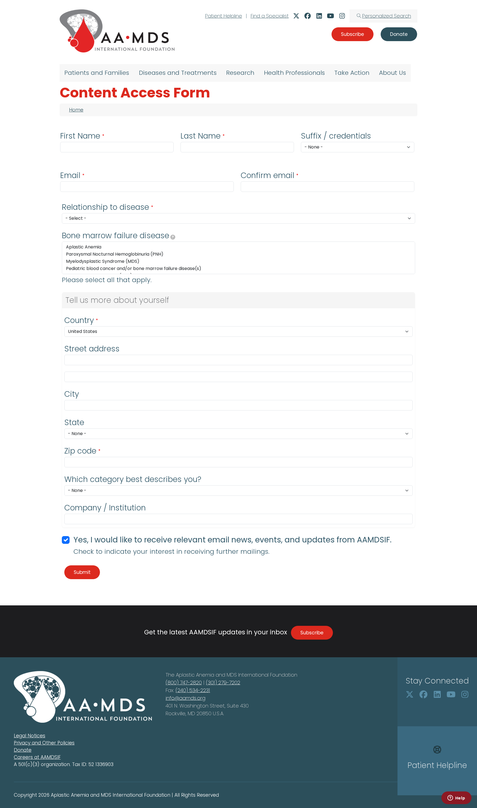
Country (79, 320)
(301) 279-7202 (223, 682)
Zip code (80, 451)
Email (70, 175)
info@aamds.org (185, 698)
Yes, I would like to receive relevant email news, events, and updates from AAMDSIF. (232, 539)
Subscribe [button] (352, 34)
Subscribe (312, 632)
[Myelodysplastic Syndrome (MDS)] (238, 261)
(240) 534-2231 (193, 690)
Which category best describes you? (132, 479)
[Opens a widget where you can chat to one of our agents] (456, 798)
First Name (80, 136)
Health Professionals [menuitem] (294, 72)
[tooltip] (172, 237)
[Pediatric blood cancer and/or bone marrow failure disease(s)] (238, 268)
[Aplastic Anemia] (238, 247)
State (74, 422)
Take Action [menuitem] (351, 72)
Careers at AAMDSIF (37, 757)
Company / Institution (105, 507)
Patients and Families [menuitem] (96, 72)
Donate (22, 750)
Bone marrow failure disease (118, 235)
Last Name (201, 136)
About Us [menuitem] (392, 72)
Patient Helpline (223, 15)
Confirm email (267, 175)
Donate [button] (399, 34)
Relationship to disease (105, 207)
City (71, 394)
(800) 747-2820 (184, 682)
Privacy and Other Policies (44, 743)
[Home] (117, 30)
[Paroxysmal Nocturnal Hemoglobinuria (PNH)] (238, 254)
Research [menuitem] (240, 72)
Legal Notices (29, 735)
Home (76, 110)
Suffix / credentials (336, 136)
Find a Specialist (270, 15)
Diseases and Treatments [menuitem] (178, 72)
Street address (92, 348)
